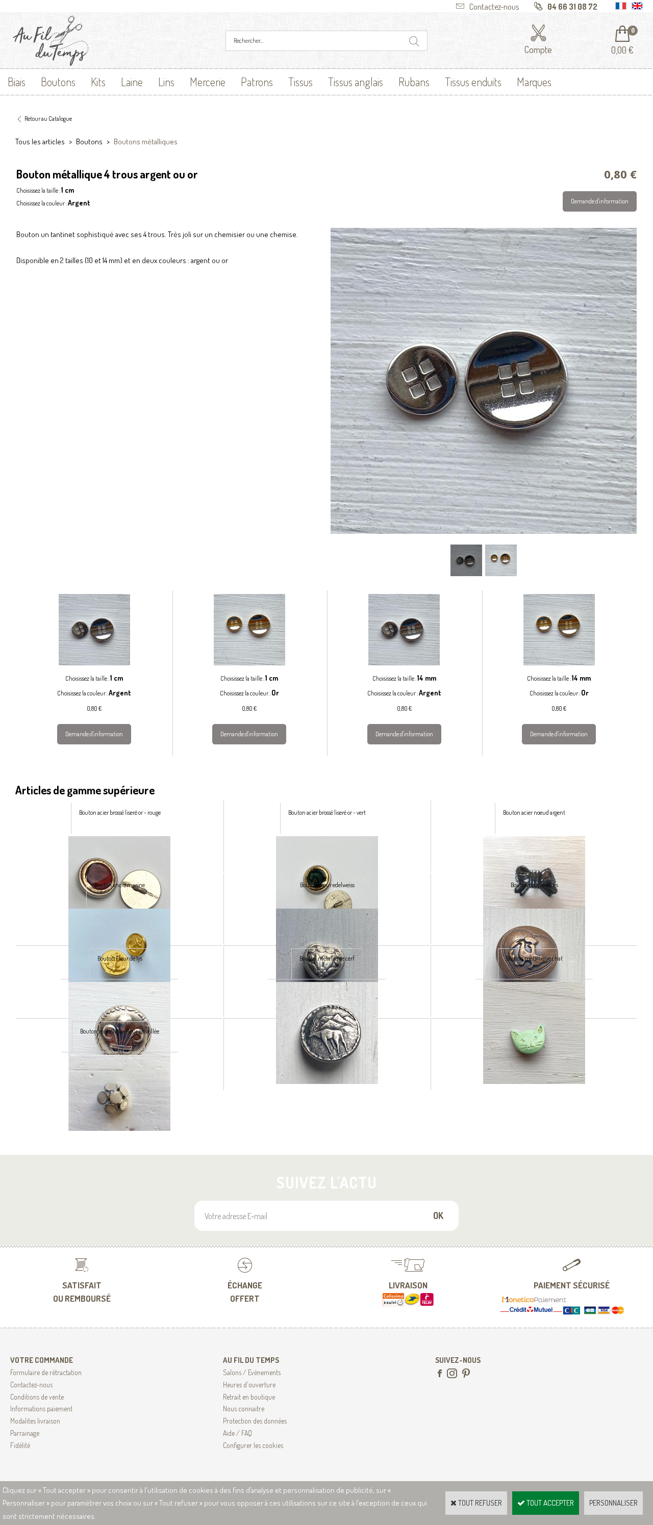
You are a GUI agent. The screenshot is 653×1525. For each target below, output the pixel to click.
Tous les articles (40, 141)
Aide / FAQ (237, 1433)
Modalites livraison (35, 1420)
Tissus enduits (473, 81)
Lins (166, 81)
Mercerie (207, 81)
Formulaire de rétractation (46, 1372)
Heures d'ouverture (249, 1384)
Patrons (257, 81)
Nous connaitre (243, 1408)
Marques (534, 81)
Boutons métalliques (146, 141)
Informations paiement (41, 1408)
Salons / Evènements (252, 1372)
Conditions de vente (37, 1396)
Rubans (414, 81)
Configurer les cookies (253, 1445)
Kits (98, 81)
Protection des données (255, 1420)
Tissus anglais (355, 81)
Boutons (58, 81)
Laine (132, 81)
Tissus (300, 81)
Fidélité (20, 1445)
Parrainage (24, 1433)
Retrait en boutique (249, 1396)
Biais (17, 81)
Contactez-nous (31, 1384)
